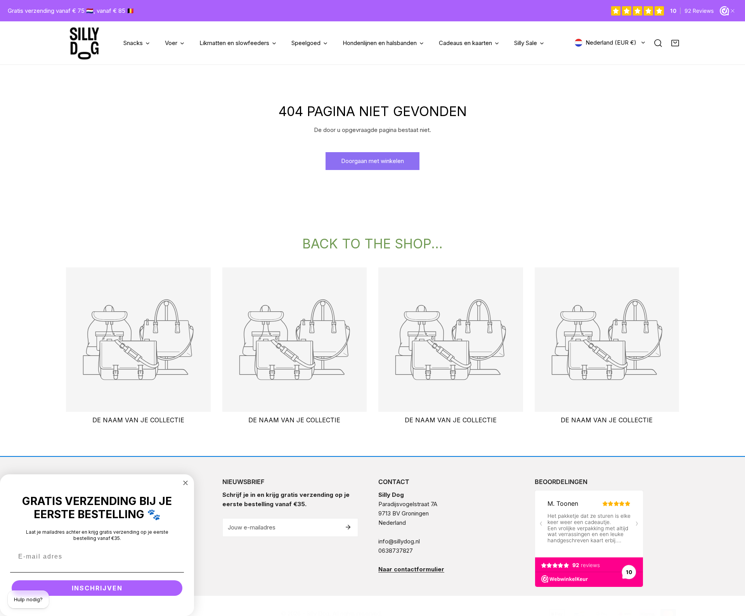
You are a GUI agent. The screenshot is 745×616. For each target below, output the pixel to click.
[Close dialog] (185, 483)
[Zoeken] (658, 43)
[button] (675, 43)
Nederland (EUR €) (611, 42)
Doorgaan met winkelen (372, 161)
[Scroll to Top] (731, 575)
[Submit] (348, 527)
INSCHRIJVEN (97, 588)
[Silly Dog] (84, 42)
